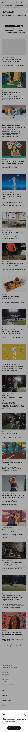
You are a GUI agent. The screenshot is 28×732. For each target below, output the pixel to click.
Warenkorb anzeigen (14, 728)
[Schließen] (24, 714)
